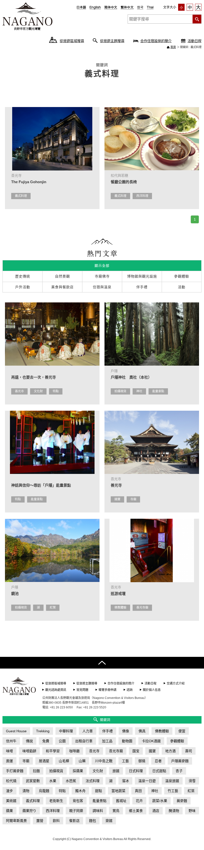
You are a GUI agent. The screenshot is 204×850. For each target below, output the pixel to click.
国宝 (135, 751)
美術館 (11, 801)
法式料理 (93, 781)
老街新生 (56, 801)
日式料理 (136, 771)
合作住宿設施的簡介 (156, 41)
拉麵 (36, 771)
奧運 (9, 761)
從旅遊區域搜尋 (72, 41)
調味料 (98, 811)
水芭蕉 (71, 781)
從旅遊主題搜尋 (112, 41)
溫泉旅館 (172, 781)
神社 (139, 391)
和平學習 (53, 751)
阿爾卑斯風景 (16, 821)
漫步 (9, 791)
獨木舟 (80, 791)
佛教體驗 (120, 607)
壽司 (188, 751)
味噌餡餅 (29, 751)
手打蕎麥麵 (14, 771)
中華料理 (66, 731)
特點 (56, 391)
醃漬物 (174, 811)
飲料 (56, 821)
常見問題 (82, 690)
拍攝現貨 (120, 391)
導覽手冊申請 (107, 690)
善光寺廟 (142, 607)
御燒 (141, 761)
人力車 (87, 731)
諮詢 (130, 690)
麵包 (92, 821)
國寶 (117, 499)
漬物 (25, 791)
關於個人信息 (152, 690)
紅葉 (53, 607)
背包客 (78, 801)
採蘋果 (78, 771)
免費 (45, 741)
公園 (62, 741)
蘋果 (9, 811)
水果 (52, 781)
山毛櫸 (64, 761)
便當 (181, 731)
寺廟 (133, 499)
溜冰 (125, 781)
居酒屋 (44, 761)
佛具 (142, 731)
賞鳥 (115, 811)
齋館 (108, 821)
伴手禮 (107, 731)
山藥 (82, 761)
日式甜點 (159, 771)
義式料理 (21, 196)
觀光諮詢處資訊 (55, 690)
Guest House (16, 731)
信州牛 (11, 741)
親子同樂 (76, 811)
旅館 (115, 771)
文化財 (38, 391)
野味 (192, 811)
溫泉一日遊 (147, 781)
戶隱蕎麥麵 (180, 761)
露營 (39, 821)
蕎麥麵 (182, 801)
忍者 (158, 761)
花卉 (139, 801)
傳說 (29, 741)
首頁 (173, 47)
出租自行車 (84, 741)
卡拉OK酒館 (151, 741)
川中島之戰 (103, 761)
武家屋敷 (33, 781)
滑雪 (192, 781)
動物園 (127, 741)
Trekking (43, 731)
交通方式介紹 (176, 683)
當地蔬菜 (118, 791)
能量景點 (158, 391)
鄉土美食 (136, 811)
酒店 (155, 811)
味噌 (9, 751)
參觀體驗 (177, 741)
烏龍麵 (44, 791)
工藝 (125, 761)
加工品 (107, 741)
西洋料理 (142, 196)
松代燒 (11, 781)
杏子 (179, 771)
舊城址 (121, 801)
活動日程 (195, 41)
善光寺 (19, 391)
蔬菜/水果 (159, 801)
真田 (138, 791)
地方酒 (170, 751)
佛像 (125, 731)
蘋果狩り (29, 811)
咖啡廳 (74, 751)
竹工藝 (173, 791)
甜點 (98, 791)
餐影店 (74, 821)
